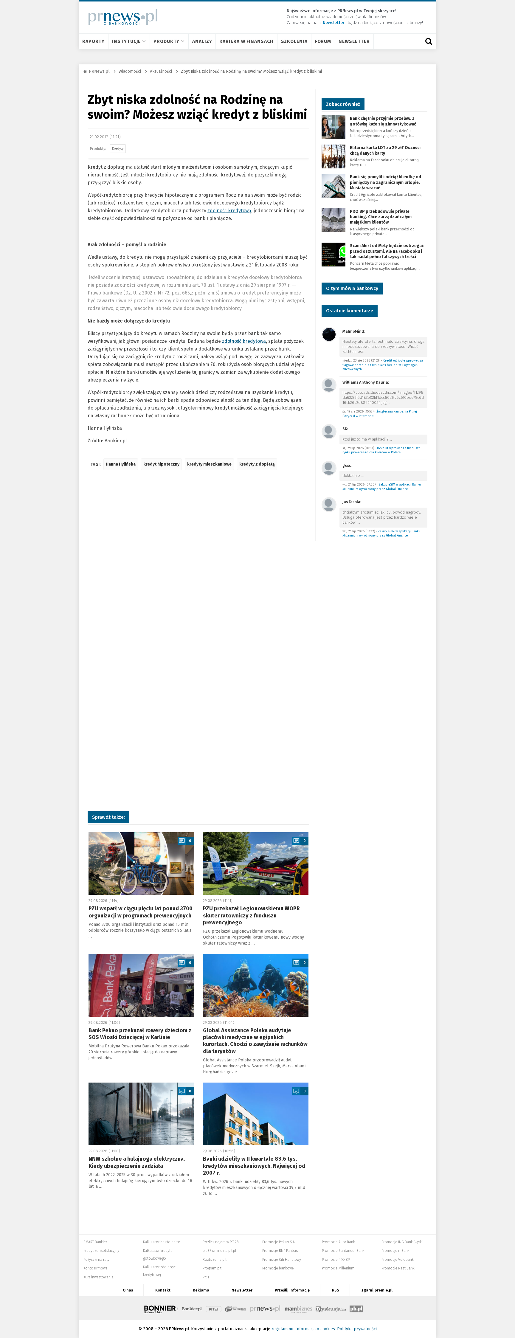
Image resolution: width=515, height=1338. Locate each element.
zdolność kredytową (229, 210)
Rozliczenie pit (215, 1260)
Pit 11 (206, 1277)
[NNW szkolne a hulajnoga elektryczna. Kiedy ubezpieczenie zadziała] (141, 1114)
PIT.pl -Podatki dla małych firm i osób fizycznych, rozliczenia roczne (213, 1308)
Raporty (93, 41)
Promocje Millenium (338, 1268)
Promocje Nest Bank (398, 1268)
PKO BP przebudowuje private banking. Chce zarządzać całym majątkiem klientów (381, 217)
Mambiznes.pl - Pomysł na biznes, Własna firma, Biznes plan (298, 1308)
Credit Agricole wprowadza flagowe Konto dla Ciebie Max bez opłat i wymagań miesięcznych (382, 365)
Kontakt (162, 1290)
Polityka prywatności (357, 1328)
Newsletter (354, 41)
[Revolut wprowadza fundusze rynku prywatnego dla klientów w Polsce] (329, 431)
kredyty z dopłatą (257, 464)
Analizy (202, 41)
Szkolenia (294, 41)
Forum (323, 41)
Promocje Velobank (397, 1260)
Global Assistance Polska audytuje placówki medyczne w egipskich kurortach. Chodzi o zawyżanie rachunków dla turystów (255, 1041)
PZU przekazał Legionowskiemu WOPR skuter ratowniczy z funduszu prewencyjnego (251, 915)
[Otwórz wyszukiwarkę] (428, 41)
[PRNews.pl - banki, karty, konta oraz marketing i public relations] (120, 17)
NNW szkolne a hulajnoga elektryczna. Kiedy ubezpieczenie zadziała (137, 1162)
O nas (128, 1290)
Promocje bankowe (278, 1268)
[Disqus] (198, 563)
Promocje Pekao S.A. (278, 1242)
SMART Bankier (95, 1242)
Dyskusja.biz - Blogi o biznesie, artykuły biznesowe (331, 1308)
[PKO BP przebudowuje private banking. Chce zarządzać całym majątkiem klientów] (333, 220)
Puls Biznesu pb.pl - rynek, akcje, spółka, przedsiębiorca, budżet (356, 1308)
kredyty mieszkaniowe (209, 464)
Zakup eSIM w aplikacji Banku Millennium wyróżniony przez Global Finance (381, 487)
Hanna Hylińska (121, 464)
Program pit (212, 1268)
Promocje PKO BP (336, 1260)
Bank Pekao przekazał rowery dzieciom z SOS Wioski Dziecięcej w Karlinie (140, 1034)
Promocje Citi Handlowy (281, 1260)
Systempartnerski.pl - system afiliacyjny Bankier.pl (235, 1308)
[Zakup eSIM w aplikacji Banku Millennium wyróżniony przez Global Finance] (329, 468)
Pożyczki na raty (96, 1260)
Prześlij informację (292, 1290)
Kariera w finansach (246, 41)
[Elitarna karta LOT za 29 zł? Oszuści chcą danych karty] (333, 156)
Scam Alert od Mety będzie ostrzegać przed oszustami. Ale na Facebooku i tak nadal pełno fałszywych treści (387, 251)
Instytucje (126, 41)
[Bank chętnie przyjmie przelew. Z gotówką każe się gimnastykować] (333, 127)
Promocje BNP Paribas (280, 1251)
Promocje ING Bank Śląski (402, 1242)
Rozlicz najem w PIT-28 (221, 1242)
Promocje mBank (395, 1251)
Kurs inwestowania (98, 1277)
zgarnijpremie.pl (377, 1290)
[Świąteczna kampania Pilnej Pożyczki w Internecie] (329, 384)
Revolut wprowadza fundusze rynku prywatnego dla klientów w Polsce (381, 450)
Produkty (166, 41)
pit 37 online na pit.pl (219, 1251)
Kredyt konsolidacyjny (101, 1251)
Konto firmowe (95, 1268)
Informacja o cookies (315, 1328)
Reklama (201, 1290)
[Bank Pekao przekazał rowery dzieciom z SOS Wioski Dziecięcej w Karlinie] (141, 985)
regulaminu (282, 1328)
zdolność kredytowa (244, 341)
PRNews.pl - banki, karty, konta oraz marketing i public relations (265, 1308)
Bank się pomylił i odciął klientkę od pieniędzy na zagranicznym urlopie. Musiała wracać (385, 182)
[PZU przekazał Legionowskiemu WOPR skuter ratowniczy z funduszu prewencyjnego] (255, 863)
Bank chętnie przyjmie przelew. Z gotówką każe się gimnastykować (383, 121)
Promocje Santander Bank (343, 1251)
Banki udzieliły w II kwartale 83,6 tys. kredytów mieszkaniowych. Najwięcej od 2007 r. (254, 1166)
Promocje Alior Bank (338, 1242)
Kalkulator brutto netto (161, 1242)
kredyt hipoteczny (161, 464)
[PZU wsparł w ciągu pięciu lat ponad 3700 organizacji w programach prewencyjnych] (141, 863)
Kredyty (117, 149)
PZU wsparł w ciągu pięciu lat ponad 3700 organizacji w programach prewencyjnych (141, 912)
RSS (335, 1290)
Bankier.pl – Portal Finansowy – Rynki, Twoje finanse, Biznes (192, 1308)
